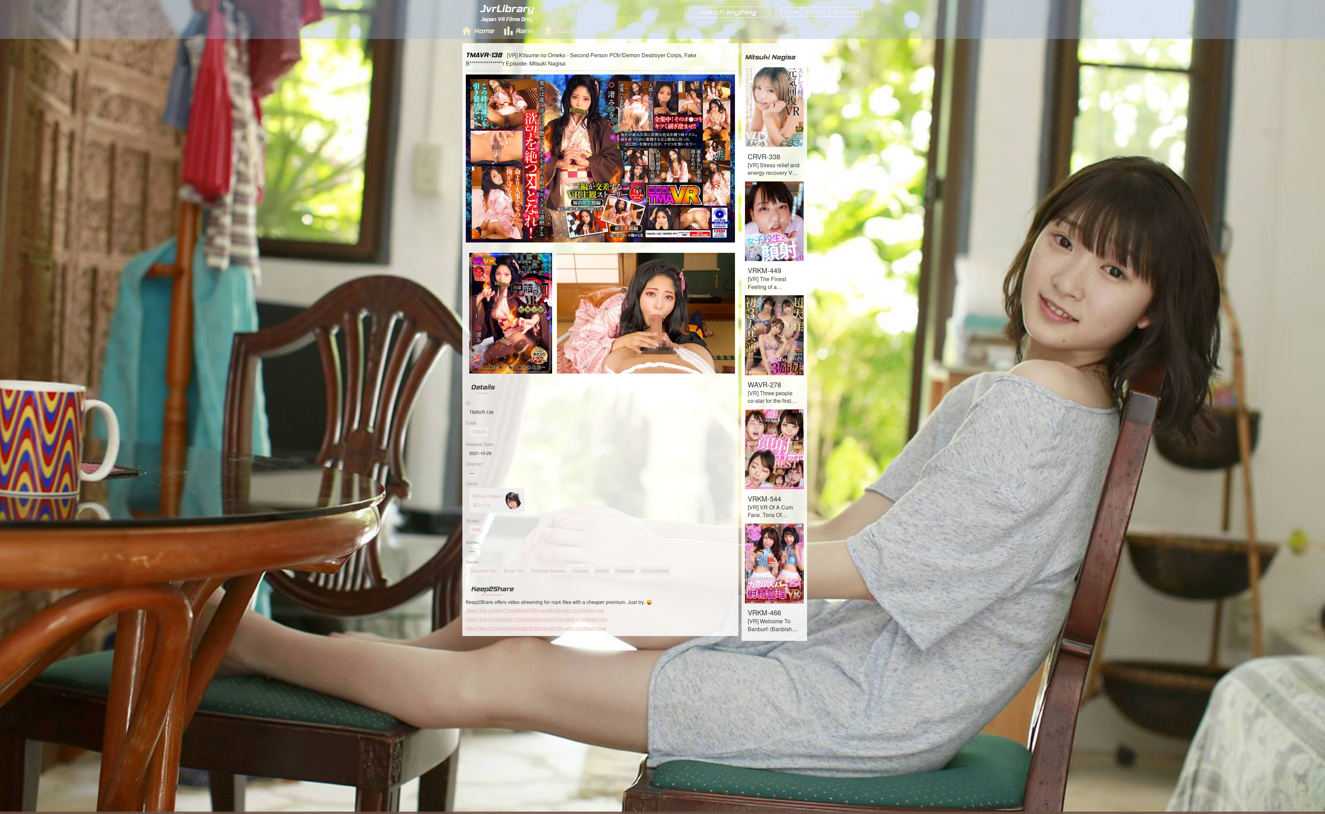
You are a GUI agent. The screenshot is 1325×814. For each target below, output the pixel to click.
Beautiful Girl (484, 570)
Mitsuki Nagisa (770, 57)
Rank (524, 31)
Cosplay (580, 570)
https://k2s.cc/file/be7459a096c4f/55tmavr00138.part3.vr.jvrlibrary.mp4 (536, 628)
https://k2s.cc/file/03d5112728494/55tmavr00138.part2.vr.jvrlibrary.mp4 (536, 619)
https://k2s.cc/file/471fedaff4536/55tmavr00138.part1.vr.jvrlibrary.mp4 (535, 610)
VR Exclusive (654, 570)
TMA (476, 529)
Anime (602, 570)
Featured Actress (548, 570)
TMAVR (479, 431)
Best (562, 31)
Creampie (624, 570)
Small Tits (514, 570)
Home (484, 31)
